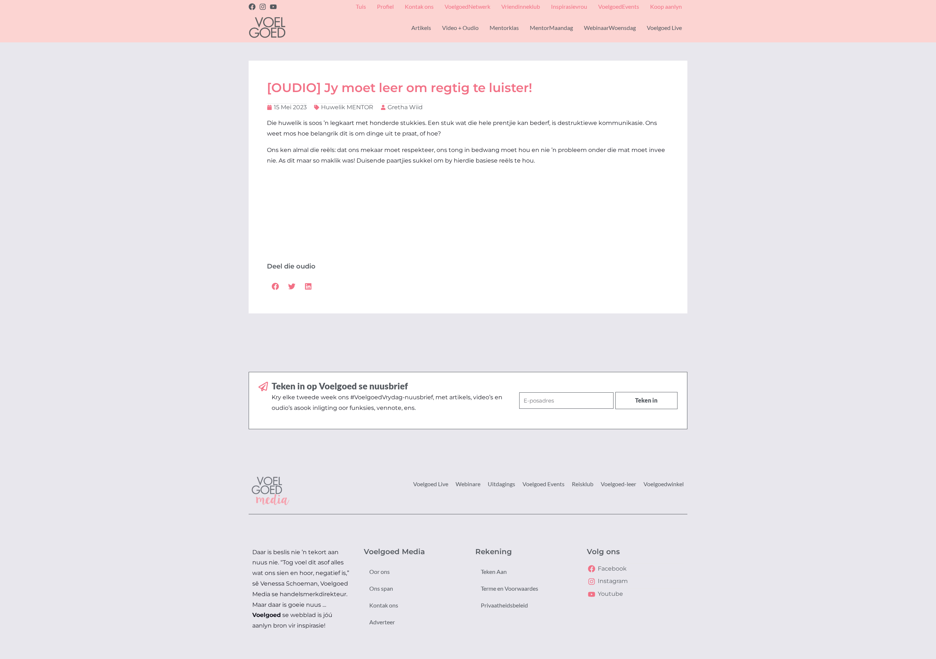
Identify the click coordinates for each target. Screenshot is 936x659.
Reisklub (582, 483)
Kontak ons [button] (419, 6)
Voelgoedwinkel (664, 483)
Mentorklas (504, 27)
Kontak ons (383, 605)
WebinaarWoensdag (610, 27)
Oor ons (379, 571)
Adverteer (382, 621)
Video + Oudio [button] (460, 27)
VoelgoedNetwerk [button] (467, 6)
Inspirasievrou (569, 6)
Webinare (468, 483)
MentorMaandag (551, 27)
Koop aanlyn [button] (666, 6)
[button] (275, 286)
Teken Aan (494, 571)
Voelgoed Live (430, 483)
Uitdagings (501, 483)
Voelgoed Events (543, 483)
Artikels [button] (421, 27)
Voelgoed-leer (618, 483)
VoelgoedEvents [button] (618, 6)
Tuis (361, 6)
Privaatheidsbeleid (504, 605)
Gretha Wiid (405, 107)
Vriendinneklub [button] (520, 6)
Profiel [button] (385, 6)
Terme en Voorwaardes (509, 588)
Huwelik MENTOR (347, 107)
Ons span (381, 588)
